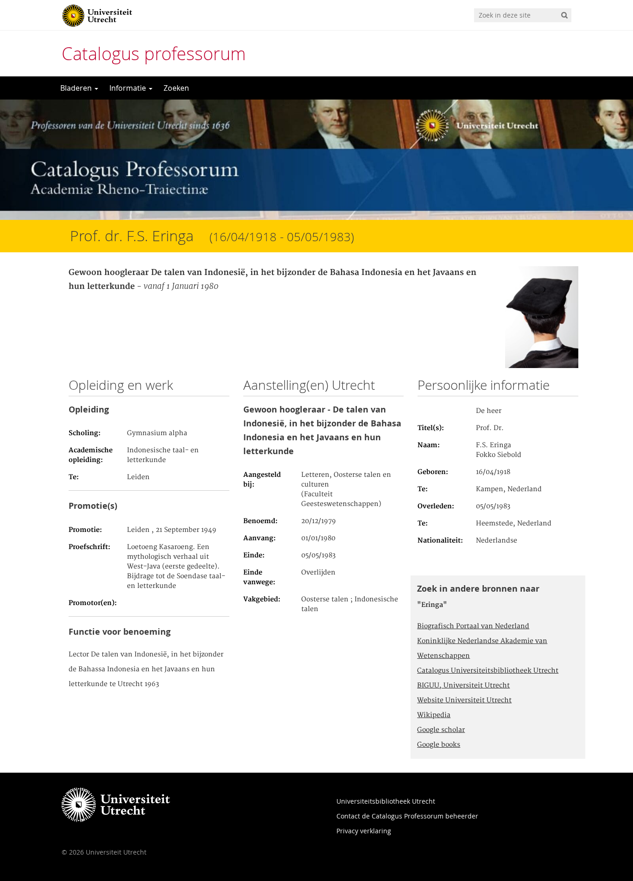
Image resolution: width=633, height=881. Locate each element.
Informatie (128, 88)
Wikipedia (433, 715)
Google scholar (441, 730)
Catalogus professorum (154, 53)
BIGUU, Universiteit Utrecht (463, 685)
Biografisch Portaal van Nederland (473, 626)
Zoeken (176, 88)
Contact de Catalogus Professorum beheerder (407, 816)
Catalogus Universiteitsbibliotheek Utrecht (487, 671)
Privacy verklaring (363, 830)
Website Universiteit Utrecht (464, 700)
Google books (438, 745)
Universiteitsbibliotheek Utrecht (385, 801)
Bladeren (77, 88)
